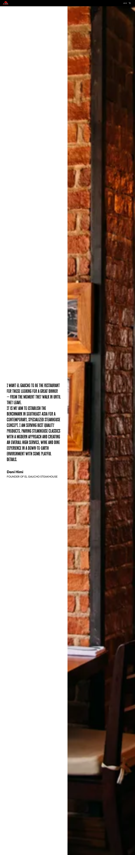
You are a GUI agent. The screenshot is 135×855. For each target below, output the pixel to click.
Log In (125, 3)
